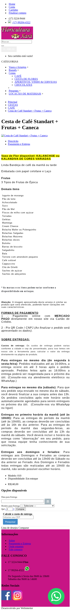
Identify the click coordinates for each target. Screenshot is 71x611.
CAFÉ (18, 76)
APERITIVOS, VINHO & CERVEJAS (36, 82)
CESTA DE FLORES (26, 79)
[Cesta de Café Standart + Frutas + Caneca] (24, 135)
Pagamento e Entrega (19, 144)
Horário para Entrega (10, 506)
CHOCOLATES (23, 84)
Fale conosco (15, 549)
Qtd (3, 509)
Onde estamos (16, 546)
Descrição (13, 141)
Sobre (12, 540)
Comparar (23, 527)
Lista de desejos (9, 527)
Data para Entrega (9, 497)
